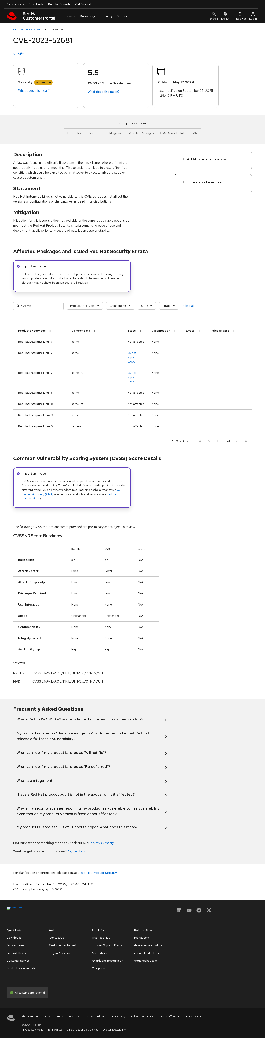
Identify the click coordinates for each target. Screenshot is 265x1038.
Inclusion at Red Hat (142, 1016)
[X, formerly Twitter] (208, 911)
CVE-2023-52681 (60, 29)
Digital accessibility (114, 1029)
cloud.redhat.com (145, 960)
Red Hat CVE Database (27, 29)
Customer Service (18, 960)
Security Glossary (101, 843)
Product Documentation (22, 968)
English (225, 18)
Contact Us (56, 937)
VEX (16, 53)
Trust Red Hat (101, 937)
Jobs (47, 1016)
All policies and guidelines (82, 1029)
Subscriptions (15, 4)
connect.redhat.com (147, 953)
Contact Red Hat (94, 1016)
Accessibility (99, 953)
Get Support (83, 4)
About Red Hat (30, 1016)
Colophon (98, 968)
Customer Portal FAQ (63, 945)
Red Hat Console (59, 4)
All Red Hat (239, 18)
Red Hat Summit (193, 1016)
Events (59, 1016)
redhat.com (141, 937)
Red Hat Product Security (98, 873)
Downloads (36, 4)
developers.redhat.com (149, 945)
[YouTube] (189, 911)
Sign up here (77, 851)
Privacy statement (32, 1029)
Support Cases (16, 953)
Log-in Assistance (60, 953)
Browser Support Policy (107, 945)
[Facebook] (198, 911)
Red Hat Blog (118, 1016)
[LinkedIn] (179, 911)
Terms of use (55, 1029)
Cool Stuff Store (169, 1016)
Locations (74, 1016)
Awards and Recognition (107, 960)
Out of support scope (133, 357)
